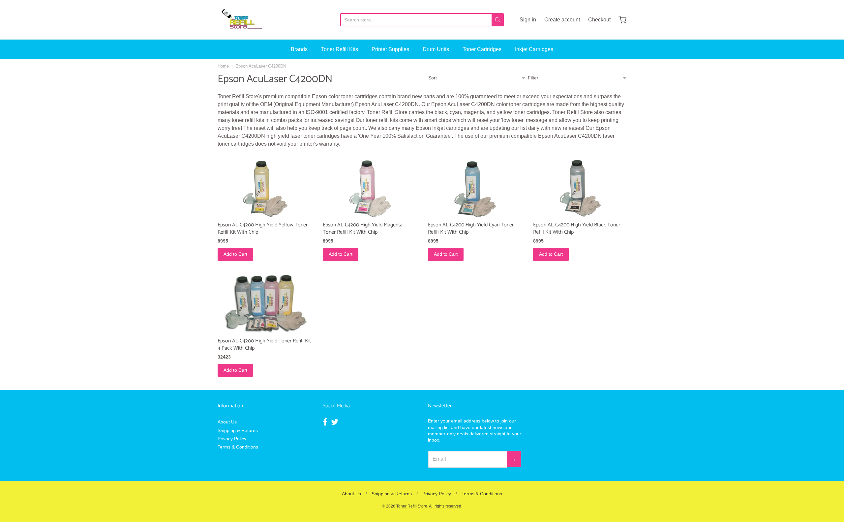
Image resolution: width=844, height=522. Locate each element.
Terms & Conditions (238, 447)
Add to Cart (235, 254)
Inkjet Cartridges (534, 49)
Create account (562, 19)
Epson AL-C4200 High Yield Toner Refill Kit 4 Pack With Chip (264, 344)
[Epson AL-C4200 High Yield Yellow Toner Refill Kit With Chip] (264, 186)
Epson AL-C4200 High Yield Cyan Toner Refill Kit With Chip (471, 228)
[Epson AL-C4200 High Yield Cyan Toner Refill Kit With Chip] (474, 186)
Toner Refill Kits (339, 49)
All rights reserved (445, 506)
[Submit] (498, 19)
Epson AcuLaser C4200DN (260, 66)
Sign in (528, 19)
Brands (299, 49)
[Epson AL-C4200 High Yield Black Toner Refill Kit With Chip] (579, 186)
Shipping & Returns (238, 430)
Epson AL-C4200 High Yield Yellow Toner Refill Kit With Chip (263, 228)
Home (223, 66)
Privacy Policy (232, 438)
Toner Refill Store (411, 506)
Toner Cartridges (482, 49)
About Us (227, 421)
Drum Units (436, 49)
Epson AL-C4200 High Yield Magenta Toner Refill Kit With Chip (363, 228)
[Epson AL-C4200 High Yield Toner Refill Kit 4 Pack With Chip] (264, 302)
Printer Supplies (390, 49)
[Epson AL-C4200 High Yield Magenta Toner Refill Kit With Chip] (369, 186)
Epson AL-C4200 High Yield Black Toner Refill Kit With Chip (576, 228)
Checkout (599, 19)
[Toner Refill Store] (241, 19)
